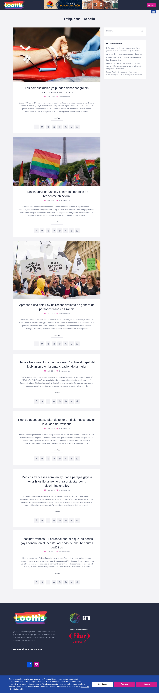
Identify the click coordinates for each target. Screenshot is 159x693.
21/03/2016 (50, 490)
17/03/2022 (50, 97)
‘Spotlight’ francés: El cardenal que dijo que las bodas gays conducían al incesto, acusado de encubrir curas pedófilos (57, 543)
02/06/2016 (50, 371)
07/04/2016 (50, 428)
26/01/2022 (50, 200)
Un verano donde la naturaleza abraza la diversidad (124, 54)
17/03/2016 (50, 552)
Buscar (141, 31)
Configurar (102, 684)
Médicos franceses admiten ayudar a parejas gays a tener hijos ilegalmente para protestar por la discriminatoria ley (57, 481)
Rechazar (125, 684)
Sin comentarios (64, 97)
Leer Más (57, 118)
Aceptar (147, 684)
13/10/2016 (50, 313)
